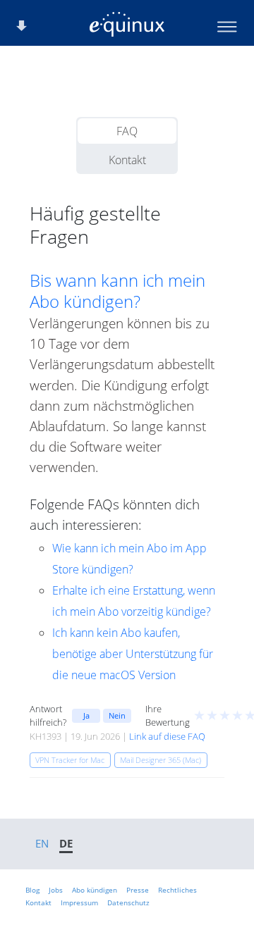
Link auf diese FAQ (167, 736)
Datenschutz (128, 902)
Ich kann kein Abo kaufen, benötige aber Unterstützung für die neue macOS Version (132, 654)
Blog (32, 890)
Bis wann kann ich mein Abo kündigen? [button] (117, 291)
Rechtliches (177, 890)
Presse (137, 890)
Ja (86, 715)
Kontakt (127, 160)
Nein (117, 715)
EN (42, 843)
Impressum (79, 902)
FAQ (127, 131)
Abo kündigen (94, 890)
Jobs (56, 890)
